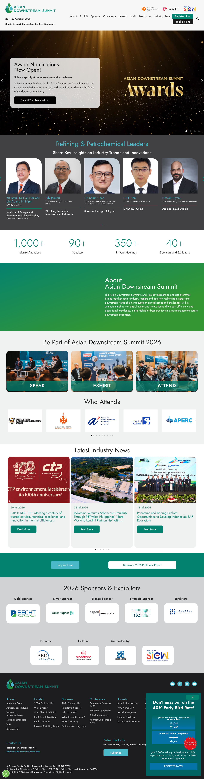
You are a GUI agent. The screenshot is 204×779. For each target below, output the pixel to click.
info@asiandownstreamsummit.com (23, 751)
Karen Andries (171, 198)
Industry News (162, 16)
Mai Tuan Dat (92, 198)
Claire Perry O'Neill (136, 198)
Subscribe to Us (114, 740)
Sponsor (95, 16)
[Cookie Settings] (6, 774)
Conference (109, 16)
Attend (167, 385)
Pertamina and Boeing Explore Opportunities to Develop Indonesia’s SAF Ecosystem (165, 517)
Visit (133, 16)
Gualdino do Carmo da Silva (21, 200)
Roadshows (145, 16)
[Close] (192, 697)
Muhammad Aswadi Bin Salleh (60, 200)
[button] (2, 80)
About (73, 16)
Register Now (182, 16)
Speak (37, 385)
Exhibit (84, 16)
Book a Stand (183, 22)
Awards (123, 16)
